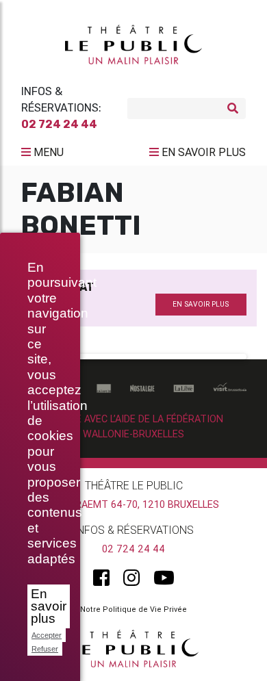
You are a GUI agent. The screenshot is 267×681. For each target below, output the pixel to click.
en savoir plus (201, 304)
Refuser (44, 649)
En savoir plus (48, 606)
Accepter (46, 635)
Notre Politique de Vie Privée (133, 609)
